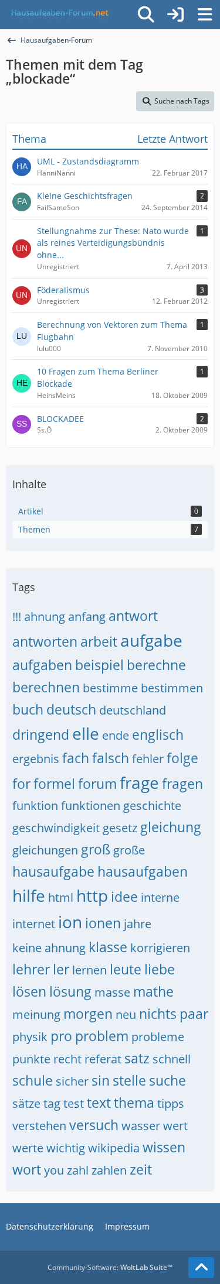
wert (175, 1126)
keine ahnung (49, 948)
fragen (182, 783)
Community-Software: (110, 1267)
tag (51, 1103)
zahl (78, 1170)
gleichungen (45, 850)
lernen (89, 970)
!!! (16, 616)
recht (67, 1059)
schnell (172, 1059)
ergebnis (35, 759)
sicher (72, 1081)
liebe (159, 969)
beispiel (99, 664)
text (99, 1102)
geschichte (152, 805)
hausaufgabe (53, 871)
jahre (137, 924)
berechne (156, 664)
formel (54, 783)
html (60, 897)
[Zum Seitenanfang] (201, 1267)
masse (112, 992)
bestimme (110, 688)
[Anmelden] (175, 14)
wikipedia (114, 1148)
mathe (153, 991)
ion (70, 922)
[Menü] (204, 14)
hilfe (28, 895)
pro (61, 1035)
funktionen (90, 805)
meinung (36, 1014)
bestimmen (172, 688)
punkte (31, 1059)
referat (102, 1059)
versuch (94, 1124)
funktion (35, 805)
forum (97, 783)
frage (139, 782)
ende (115, 735)
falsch (110, 758)
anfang (87, 616)
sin (101, 1080)
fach (75, 758)
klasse (108, 947)
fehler (148, 759)
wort (26, 1169)
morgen (88, 1013)
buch (27, 709)
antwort (133, 615)
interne (160, 897)
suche (167, 1080)
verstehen (39, 1126)
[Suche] (146, 14)
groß (95, 849)
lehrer (31, 969)
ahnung (44, 616)
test (73, 1103)
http (92, 895)
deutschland (132, 710)
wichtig (65, 1148)
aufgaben (42, 664)
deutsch (71, 709)
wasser (140, 1126)
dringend (40, 734)
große (129, 850)
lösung (70, 991)
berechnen (46, 687)
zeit (141, 1169)
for (21, 783)
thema (134, 1102)
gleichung (170, 827)
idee (124, 896)
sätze (26, 1103)
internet (33, 924)
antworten (44, 641)
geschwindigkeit (56, 828)
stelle (129, 1080)
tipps (170, 1103)
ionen (103, 923)
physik (30, 1037)
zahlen (109, 1170)
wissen (164, 1147)
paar (194, 1013)
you (54, 1170)
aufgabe (151, 640)
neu (126, 1014)
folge (182, 758)
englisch (158, 734)
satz (137, 1058)
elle (85, 733)
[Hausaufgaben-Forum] (58, 14)
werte (27, 1148)
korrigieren (160, 948)
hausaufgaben (142, 871)
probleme (157, 1037)
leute (125, 969)
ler (61, 969)
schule (32, 1080)
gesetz (120, 828)
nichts (158, 1013)
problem (101, 1035)
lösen (29, 991)
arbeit (98, 641)
